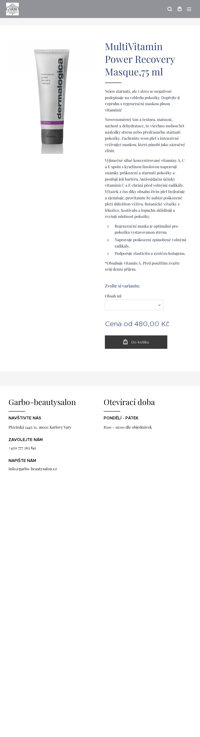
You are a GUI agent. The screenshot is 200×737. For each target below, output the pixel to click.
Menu (189, 9)
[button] (170, 9)
